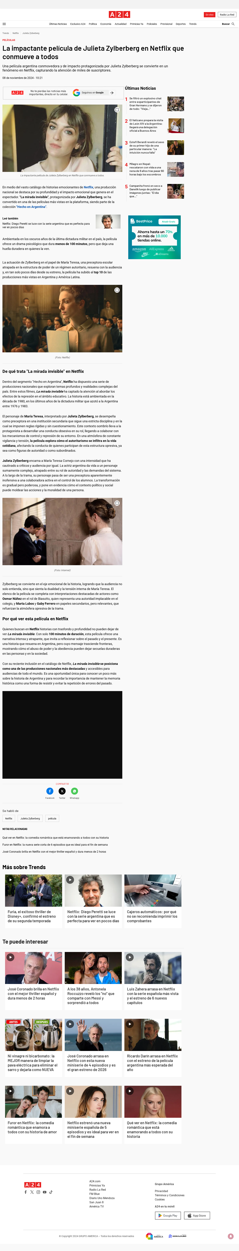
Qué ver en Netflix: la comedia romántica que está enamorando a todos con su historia (55, 837)
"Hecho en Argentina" (31, 207)
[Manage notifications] (231, 1236)
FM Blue (94, 1194)
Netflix (16, 33)
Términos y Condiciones (169, 1195)
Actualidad (120, 24)
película (52, 818)
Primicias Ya (136, 24)
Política (93, 24)
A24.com (94, 1181)
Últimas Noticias (58, 24)
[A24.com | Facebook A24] (25, 1192)
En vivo (209, 14)
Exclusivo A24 (77, 24)
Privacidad (161, 1191)
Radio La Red (227, 14)
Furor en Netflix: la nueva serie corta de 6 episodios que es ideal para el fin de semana (55, 844)
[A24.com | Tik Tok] (51, 1192)
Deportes (181, 24)
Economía (105, 24)
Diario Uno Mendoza (102, 1198)
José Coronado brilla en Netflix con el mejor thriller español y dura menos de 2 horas (54, 851)
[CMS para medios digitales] (174, 1236)
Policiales (152, 24)
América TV (96, 1206)
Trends (192, 24)
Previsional (166, 24)
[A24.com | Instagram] (38, 1192)
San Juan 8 (96, 1202)
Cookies (160, 1199)
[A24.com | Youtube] (44, 1192)
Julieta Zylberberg (30, 33)
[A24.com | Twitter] (32, 1192)
